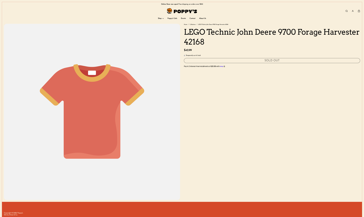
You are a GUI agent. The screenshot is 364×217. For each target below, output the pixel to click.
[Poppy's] (182, 11)
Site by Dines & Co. (10, 215)
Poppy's (20, 213)
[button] (347, 11)
